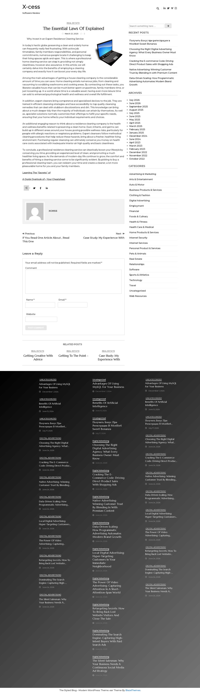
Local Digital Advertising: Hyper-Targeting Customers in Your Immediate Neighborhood (54, 523)
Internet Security (138, 237)
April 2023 (134, 142)
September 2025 (138, 106)
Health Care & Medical (141, 227)
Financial (134, 211)
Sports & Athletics (139, 275)
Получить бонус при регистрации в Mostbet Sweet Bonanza (52, 425)
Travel (132, 285)
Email (62, 299)
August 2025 (136, 110)
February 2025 (137, 129)
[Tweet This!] (34, 188)
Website (30, 314)
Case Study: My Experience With (109, 357)
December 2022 (138, 152)
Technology (135, 280)
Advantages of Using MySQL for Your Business (54, 386)
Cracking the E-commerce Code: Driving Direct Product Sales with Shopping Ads (55, 464)
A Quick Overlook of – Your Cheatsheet (43, 179)
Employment (136, 206)
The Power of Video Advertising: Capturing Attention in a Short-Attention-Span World (51, 542)
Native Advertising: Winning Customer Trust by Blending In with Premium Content (54, 483)
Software (134, 269)
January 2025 (136, 132)
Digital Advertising (139, 200)
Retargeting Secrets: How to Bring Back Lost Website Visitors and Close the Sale (54, 562)
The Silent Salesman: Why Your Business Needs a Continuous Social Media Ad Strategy (54, 601)
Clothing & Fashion (139, 195)
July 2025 (134, 113)
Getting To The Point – (73, 356)
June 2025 (134, 116)
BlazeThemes (132, 690)
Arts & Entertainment (141, 179)
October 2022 (137, 159)
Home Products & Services (144, 232)
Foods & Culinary (138, 216)
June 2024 (135, 139)
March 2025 (135, 126)
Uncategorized (137, 290)
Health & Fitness (138, 222)
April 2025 (134, 123)
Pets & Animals (137, 253)
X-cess (31, 6)
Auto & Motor (136, 184)
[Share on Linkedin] (46, 188)
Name (30, 299)
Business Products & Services (145, 190)
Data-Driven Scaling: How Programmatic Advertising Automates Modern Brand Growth (151, 81)
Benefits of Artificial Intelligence (50, 405)
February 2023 (137, 149)
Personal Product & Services (144, 248)
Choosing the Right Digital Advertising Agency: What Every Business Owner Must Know (152, 52)
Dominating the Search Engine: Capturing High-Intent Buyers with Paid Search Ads (52, 581)
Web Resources (138, 296)
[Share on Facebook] (40, 188)
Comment (31, 268)
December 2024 (138, 136)
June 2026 (135, 103)
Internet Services (138, 243)
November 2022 (138, 155)
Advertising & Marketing (142, 174)
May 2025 (134, 119)
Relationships (136, 264)
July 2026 (134, 100)
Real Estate (135, 259)
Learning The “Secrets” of (36, 172)
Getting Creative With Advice (38, 357)
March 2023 (135, 145)
